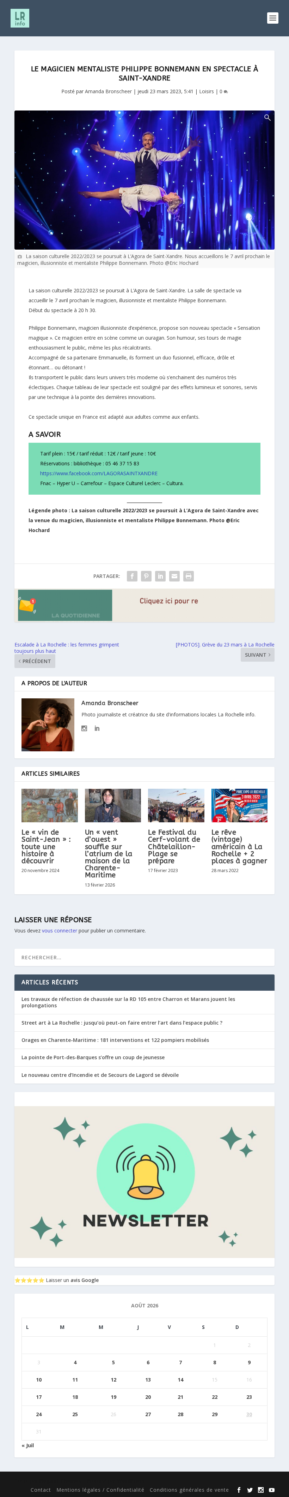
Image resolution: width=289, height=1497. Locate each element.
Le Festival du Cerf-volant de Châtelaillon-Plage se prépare (174, 846)
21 (180, 1397)
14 (180, 1379)
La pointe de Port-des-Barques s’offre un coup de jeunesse (93, 1057)
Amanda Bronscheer (108, 91)
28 (180, 1414)
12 (113, 1379)
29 (214, 1414)
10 (39, 1379)
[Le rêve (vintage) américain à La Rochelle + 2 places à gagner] (239, 806)
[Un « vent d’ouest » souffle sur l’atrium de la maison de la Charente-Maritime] (113, 806)
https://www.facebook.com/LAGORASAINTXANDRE (99, 473)
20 (148, 1397)
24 (39, 1414)
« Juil (27, 1445)
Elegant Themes (60, 1480)
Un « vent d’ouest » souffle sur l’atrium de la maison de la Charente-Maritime (109, 853)
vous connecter (59, 930)
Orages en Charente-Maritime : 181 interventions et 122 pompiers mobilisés (115, 1040)
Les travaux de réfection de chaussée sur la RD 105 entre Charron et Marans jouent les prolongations (128, 1002)
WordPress (130, 1480)
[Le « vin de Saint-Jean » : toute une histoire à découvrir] (49, 806)
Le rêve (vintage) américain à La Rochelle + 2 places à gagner (239, 846)
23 (249, 1397)
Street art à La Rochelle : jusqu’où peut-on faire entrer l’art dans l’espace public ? (121, 1022)
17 (39, 1397)
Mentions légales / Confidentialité (100, 1489)
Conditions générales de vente (189, 1489)
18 (75, 1397)
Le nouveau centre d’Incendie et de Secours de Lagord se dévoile (100, 1075)
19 (113, 1397)
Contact (41, 1489)
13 (148, 1379)
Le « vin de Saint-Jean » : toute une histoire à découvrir (46, 846)
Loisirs (206, 91)
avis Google (84, 1280)
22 (214, 1397)
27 (148, 1414)
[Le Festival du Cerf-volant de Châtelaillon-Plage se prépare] (176, 806)
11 (75, 1379)
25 (75, 1414)
